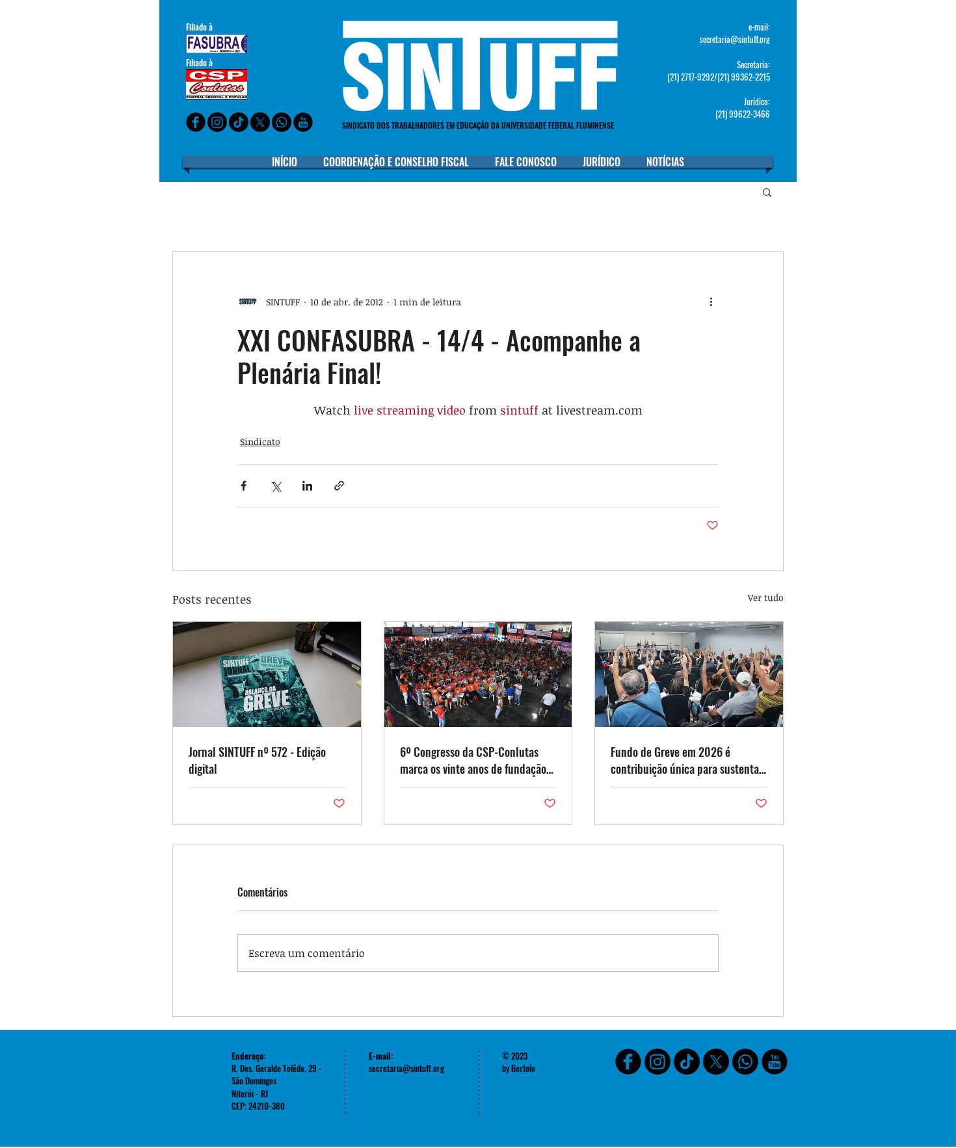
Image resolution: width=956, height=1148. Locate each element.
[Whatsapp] (281, 122)
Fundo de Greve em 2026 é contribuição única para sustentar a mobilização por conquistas (687, 760)
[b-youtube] (303, 122)
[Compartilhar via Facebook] (243, 485)
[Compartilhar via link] (339, 485)
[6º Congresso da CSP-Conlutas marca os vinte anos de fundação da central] (478, 674)
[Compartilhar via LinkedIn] (307, 485)
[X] (260, 122)
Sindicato (260, 441)
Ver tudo (766, 597)
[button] (767, 191)
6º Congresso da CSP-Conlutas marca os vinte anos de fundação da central (473, 760)
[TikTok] (687, 1062)
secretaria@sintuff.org (735, 38)
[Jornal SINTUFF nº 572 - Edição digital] (267, 674)
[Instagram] (217, 122)
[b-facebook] (196, 122)
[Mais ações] (711, 301)
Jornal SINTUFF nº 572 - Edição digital (257, 760)
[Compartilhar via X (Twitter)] (275, 485)
